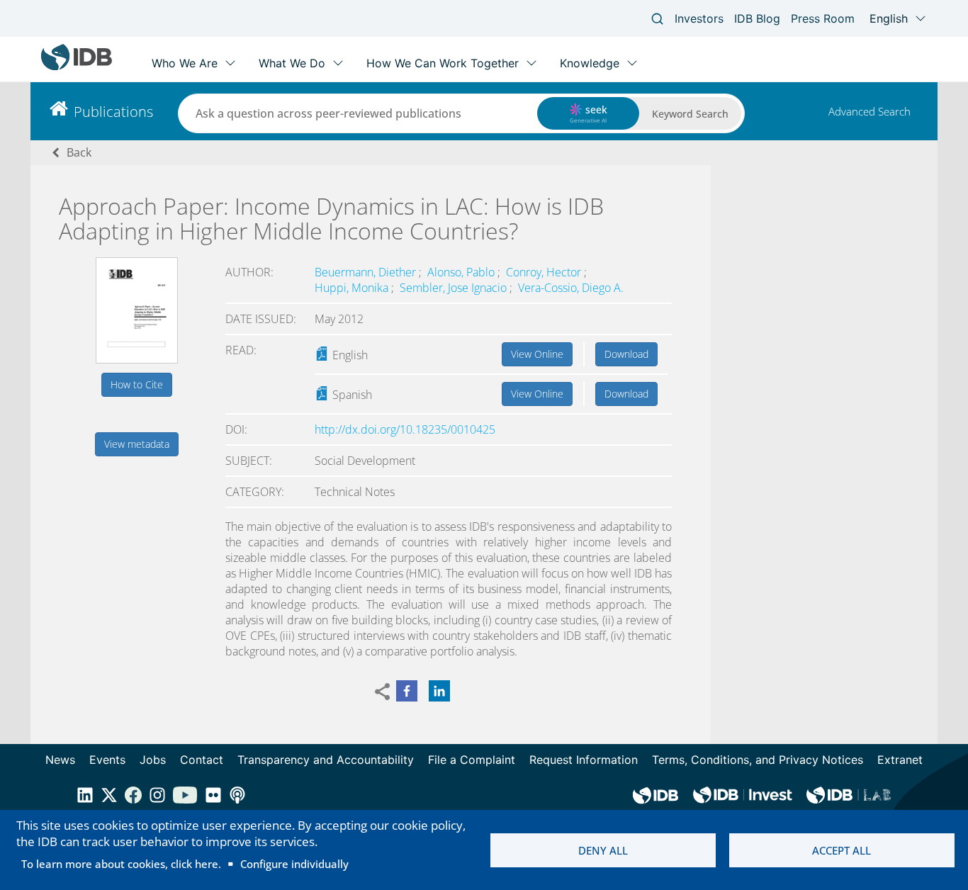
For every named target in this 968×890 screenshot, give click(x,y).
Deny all (603, 850)
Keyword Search (690, 113)
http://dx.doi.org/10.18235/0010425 (405, 429)
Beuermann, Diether (367, 272)
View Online (537, 354)
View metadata (136, 444)
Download (626, 354)
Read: (241, 350)
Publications (113, 111)
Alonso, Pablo (462, 272)
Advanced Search (869, 111)
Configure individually (294, 864)
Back (79, 152)
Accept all (841, 850)
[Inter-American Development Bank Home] (76, 67)
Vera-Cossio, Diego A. (571, 287)
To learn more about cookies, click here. (121, 864)
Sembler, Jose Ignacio (455, 287)
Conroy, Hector (545, 272)
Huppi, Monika (353, 287)
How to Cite (137, 384)
